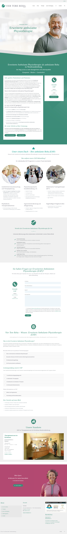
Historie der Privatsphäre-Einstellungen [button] (52, 522)
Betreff (26, 290)
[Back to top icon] (64, 531)
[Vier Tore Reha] (14, 5)
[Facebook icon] (63, 1)
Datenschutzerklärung (36, 308)
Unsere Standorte (26, 512)
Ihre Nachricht (27, 294)
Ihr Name (26, 281)
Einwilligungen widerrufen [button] (49, 523)
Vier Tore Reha (5, 506)
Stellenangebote (5, 513)
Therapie (4, 509)
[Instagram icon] (61, 531)
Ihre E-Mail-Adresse (28, 285)
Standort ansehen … (9, 454)
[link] (33, 353)
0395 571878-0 (54, 90)
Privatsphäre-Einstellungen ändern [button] (51, 520)
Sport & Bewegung (5, 511)
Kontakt (3, 515)
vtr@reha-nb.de (54, 94)
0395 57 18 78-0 (27, 509)
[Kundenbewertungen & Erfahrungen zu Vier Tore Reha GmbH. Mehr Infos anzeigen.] (55, 512)
